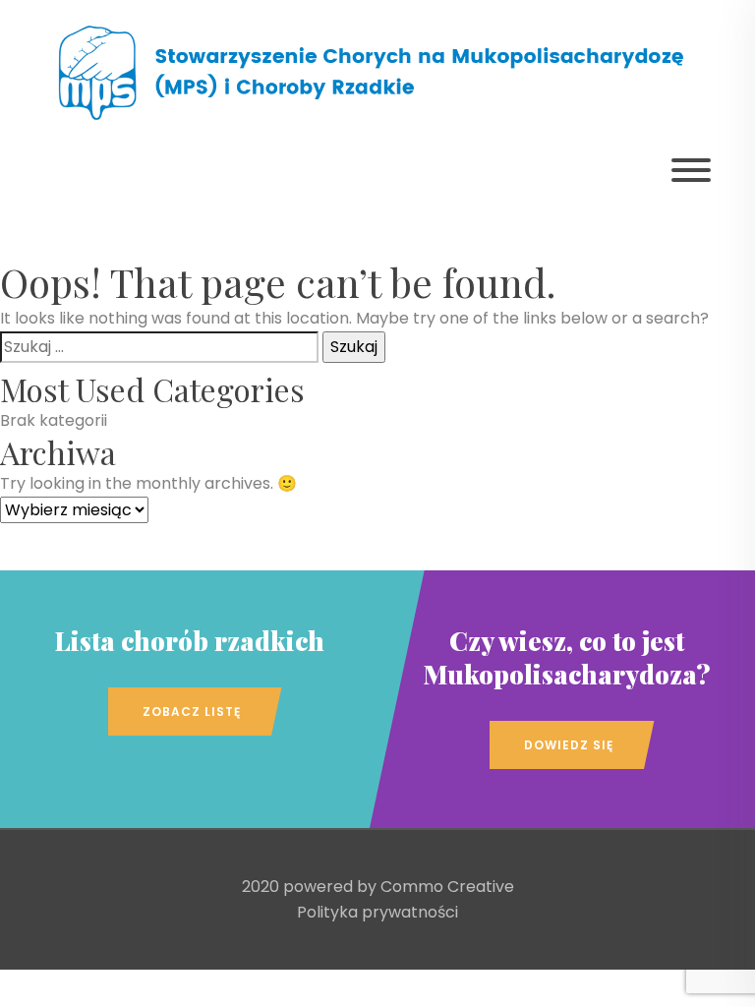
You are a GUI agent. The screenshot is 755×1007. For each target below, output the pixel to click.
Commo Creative (447, 886)
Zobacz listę (192, 711)
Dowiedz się (568, 745)
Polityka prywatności (377, 912)
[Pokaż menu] (691, 170)
